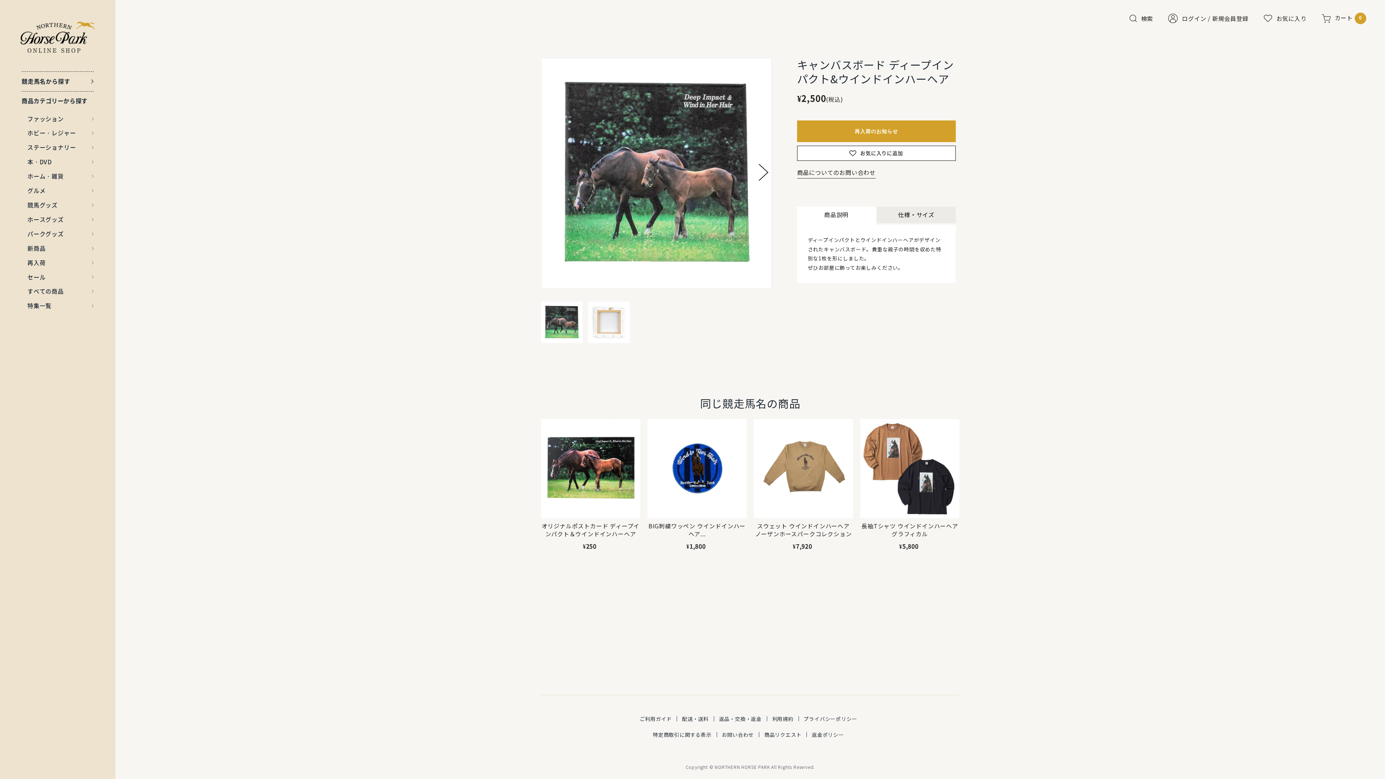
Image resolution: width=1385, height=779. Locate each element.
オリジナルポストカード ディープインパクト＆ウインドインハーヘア (591, 530)
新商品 (36, 248)
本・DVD (39, 161)
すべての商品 (45, 291)
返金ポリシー (828, 734)
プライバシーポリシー (830, 718)
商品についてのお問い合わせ (836, 172)
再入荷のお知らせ (876, 131)
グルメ (36, 190)
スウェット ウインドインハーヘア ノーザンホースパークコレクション (803, 530)
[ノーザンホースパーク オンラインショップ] (58, 37)
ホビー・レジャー (51, 132)
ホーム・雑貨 (45, 176)
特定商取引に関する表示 (682, 734)
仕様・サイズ (916, 214)
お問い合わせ (738, 734)
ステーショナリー (51, 147)
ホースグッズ (45, 219)
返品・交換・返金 (740, 718)
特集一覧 (39, 305)
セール (36, 277)
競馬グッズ (42, 205)
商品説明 (836, 214)
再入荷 (36, 262)
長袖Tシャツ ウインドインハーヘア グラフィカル (909, 530)
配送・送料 (695, 718)
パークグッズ (45, 233)
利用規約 (782, 718)
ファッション (45, 118)
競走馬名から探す (46, 81)
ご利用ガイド (656, 718)
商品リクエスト (783, 734)
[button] (763, 172)
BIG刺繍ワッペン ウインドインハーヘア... (697, 530)
